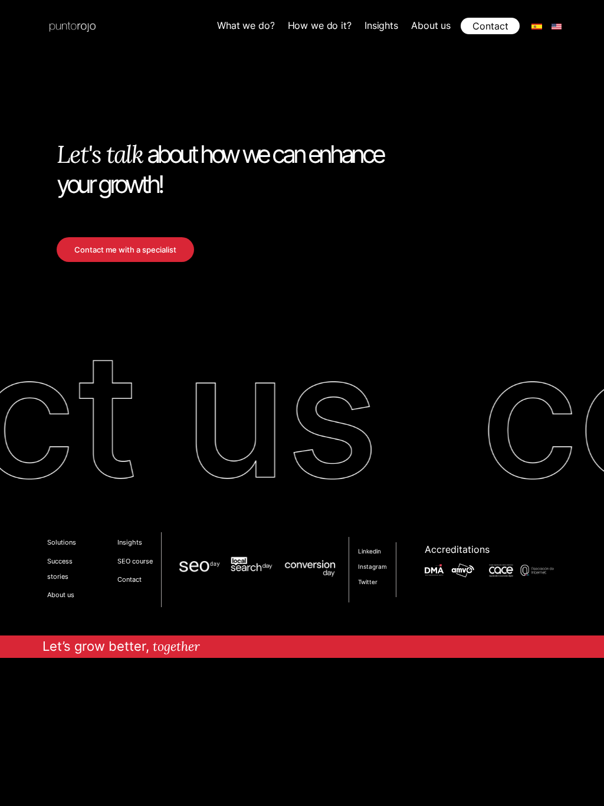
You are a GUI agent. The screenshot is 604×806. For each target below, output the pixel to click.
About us (60, 595)
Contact (490, 26)
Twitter (368, 581)
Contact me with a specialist (125, 249)
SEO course (135, 561)
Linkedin (369, 551)
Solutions (61, 542)
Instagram (372, 566)
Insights (129, 542)
